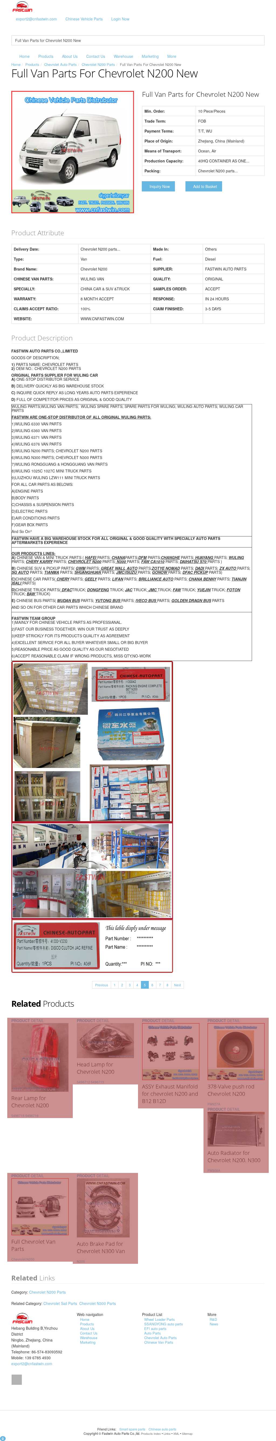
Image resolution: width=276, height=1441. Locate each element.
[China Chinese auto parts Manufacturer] (22, 6)
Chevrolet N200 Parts (98, 64)
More (171, 56)
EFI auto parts (155, 1328)
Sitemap (187, 1433)
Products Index (151, 1433)
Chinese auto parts (163, 1429)
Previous (101, 985)
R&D (213, 1319)
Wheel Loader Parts (159, 1319)
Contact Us (95, 56)
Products (45, 56)
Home (24, 56)
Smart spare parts (132, 1429)
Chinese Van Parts (158, 1342)
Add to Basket (205, 186)
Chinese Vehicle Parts (84, 19)
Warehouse (123, 56)
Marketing (150, 56)
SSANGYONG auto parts (163, 1323)
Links (167, 1433)
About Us (70, 56)
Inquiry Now (160, 186)
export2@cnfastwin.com (36, 19)
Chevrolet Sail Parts (60, 1303)
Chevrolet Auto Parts (60, 64)
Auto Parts (152, 1333)
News (214, 1323)
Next (177, 985)
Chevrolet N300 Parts (97, 1303)
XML (176, 1433)
